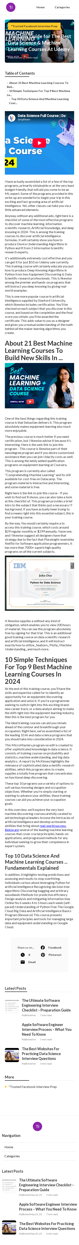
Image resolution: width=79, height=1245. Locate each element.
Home (40, 7)
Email (32, 962)
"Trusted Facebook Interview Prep (34, 26)
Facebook (55, 947)
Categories (62, 7)
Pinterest (55, 954)
